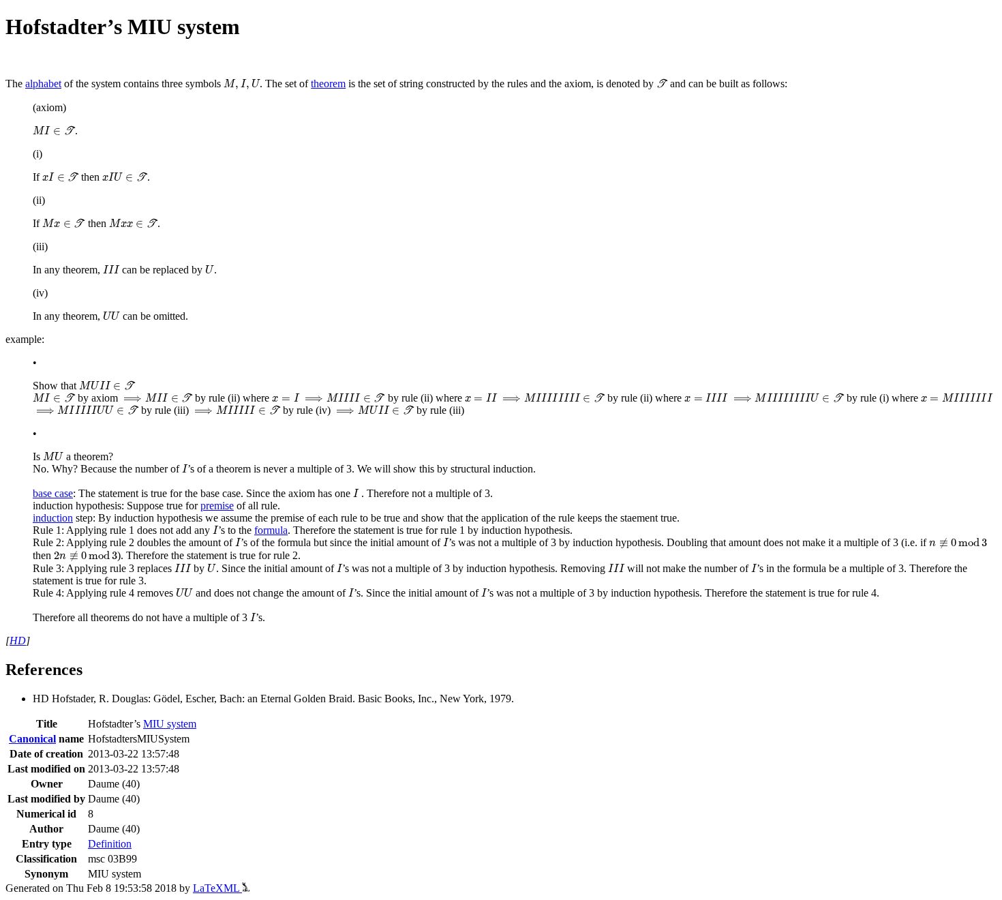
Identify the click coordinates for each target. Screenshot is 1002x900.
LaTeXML (217, 888)
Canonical (32, 739)
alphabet (43, 83)
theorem (328, 83)
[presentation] (242, 84)
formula (271, 530)
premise (217, 505)
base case (53, 493)
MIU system (169, 724)
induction (53, 518)
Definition (110, 844)
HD (18, 640)
